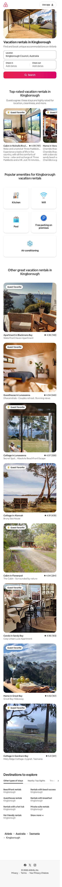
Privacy (14, 873)
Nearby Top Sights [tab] (36, 780)
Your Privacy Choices (39, 873)
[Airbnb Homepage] (5, 4)
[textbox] (17, 66)
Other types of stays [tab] (13, 780)
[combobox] (30, 56)
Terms (24, 873)
